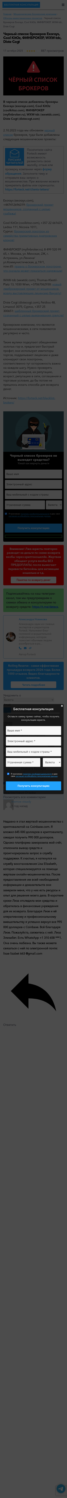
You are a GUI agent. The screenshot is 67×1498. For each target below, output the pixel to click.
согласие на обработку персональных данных (37, 776)
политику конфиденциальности (37, 774)
